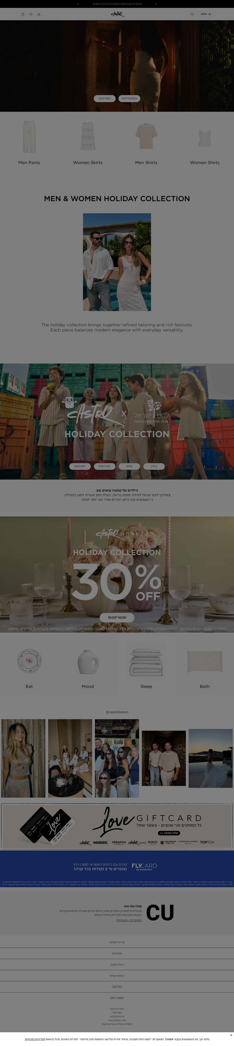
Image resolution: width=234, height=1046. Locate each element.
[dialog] (117, 523)
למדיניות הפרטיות (35, 1039)
